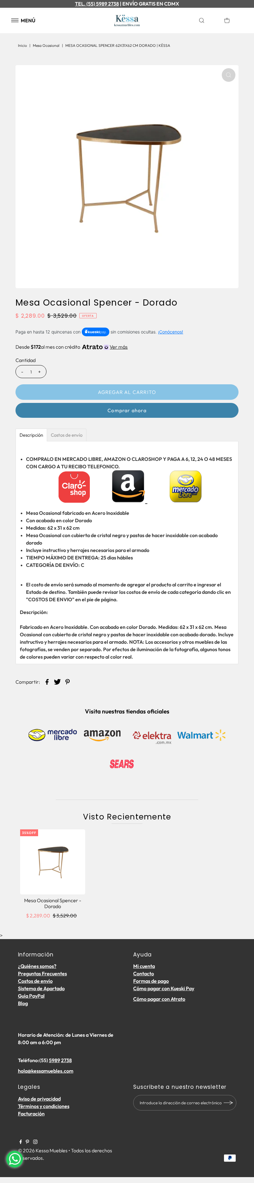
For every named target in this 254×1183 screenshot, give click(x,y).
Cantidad (25, 360)
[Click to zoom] (228, 75)
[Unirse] (228, 1102)
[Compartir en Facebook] (47, 681)
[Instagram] (35, 1142)
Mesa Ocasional (46, 45)
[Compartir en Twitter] (57, 681)
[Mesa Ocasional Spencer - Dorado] (52, 861)
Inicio (22, 45)
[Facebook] (21, 1142)
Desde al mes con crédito (71, 347)
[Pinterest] (27, 1142)
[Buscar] (209, 20)
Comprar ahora (127, 410)
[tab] (31, 435)
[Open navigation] (15, 20)
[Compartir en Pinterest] (67, 681)
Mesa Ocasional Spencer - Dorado (52, 903)
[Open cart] (227, 20)
